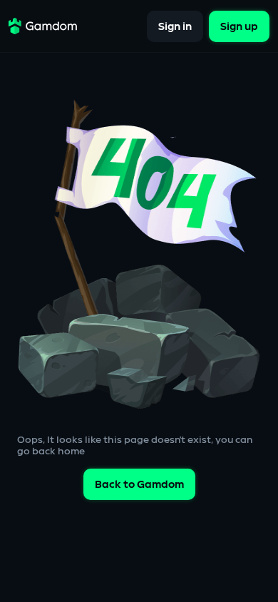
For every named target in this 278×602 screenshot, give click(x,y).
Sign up (239, 26)
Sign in (175, 26)
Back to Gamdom (139, 485)
